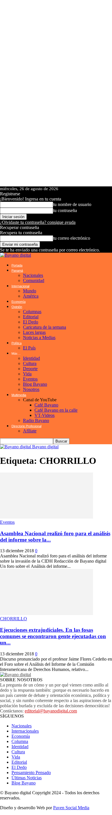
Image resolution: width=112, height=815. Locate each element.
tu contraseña (65, 210)
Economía (18, 301)
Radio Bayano (36, 420)
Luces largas (34, 332)
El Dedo (30, 321)
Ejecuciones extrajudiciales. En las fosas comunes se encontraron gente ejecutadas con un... (53, 636)
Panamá (17, 270)
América (30, 296)
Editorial (30, 316)
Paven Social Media (71, 807)
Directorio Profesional (26, 426)
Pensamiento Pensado (31, 772)
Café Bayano (46, 404)
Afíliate (29, 430)
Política (16, 343)
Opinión (16, 307)
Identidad (31, 358)
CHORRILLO (13, 618)
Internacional (20, 286)
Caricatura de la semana (44, 327)
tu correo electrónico (71, 238)
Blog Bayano (35, 384)
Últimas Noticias (26, 777)
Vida (27, 373)
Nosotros (31, 389)
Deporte (30, 368)
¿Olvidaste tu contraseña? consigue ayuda (38, 222)
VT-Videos (44, 415)
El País (29, 347)
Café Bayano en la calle (56, 410)
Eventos (30, 379)
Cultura (29, 363)
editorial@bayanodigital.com (51, 710)
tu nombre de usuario (72, 204)
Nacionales (33, 275)
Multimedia (18, 395)
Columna (19, 741)
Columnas (32, 311)
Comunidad (33, 280)
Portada (16, 265)
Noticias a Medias (39, 337)
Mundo (29, 290)
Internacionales (25, 731)
